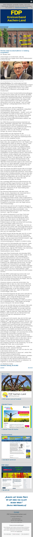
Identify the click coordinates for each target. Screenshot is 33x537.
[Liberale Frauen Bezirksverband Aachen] (16, 427)
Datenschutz (19, 531)
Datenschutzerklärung (21, 7)
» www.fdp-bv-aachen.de (9, 459)
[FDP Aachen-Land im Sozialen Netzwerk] (16, 397)
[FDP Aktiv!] (16, 488)
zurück (2, 367)
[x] (31, 7)
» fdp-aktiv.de (5, 490)
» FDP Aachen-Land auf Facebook (11, 399)
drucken (30, 367)
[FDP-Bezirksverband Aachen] (16, 458)
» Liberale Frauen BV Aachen (10, 429)
